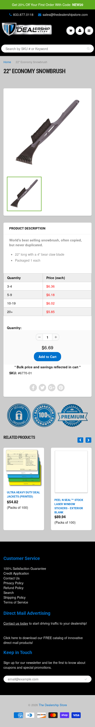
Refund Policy (13, 587)
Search (8, 592)
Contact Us (11, 578)
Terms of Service (15, 602)
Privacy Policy (13, 583)
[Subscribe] (85, 679)
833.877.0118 (23, 14)
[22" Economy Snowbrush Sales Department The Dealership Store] (47, 133)
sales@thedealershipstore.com (65, 14)
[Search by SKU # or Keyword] (88, 48)
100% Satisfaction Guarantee (24, 568)
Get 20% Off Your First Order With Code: (47, 4)
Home (7, 62)
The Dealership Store (53, 705)
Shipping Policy (14, 597)
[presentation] (80, 440)
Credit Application (16, 573)
